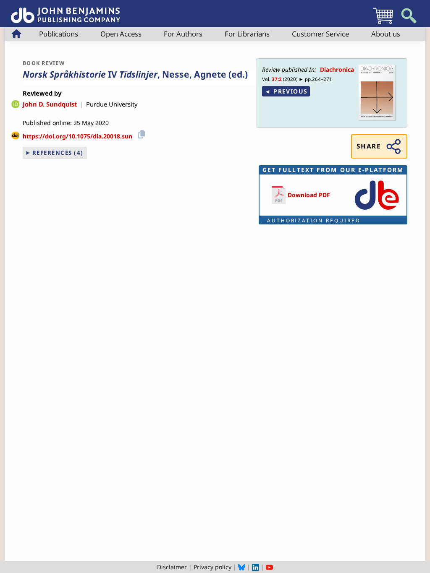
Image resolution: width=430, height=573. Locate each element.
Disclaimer (172, 567)
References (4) (58, 152)
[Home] (65, 11)
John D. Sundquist (50, 104)
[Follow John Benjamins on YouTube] (269, 567)
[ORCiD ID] (15, 105)
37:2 (277, 79)
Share (369, 146)
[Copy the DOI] (140, 133)
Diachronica (337, 69)
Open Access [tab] (121, 34)
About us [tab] (385, 34)
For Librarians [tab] (247, 34)
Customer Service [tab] (320, 34)
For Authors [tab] (183, 34)
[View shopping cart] (383, 24)
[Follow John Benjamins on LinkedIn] (255, 567)
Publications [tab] (58, 34)
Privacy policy (212, 567)
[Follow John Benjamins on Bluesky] (241, 567)
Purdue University (111, 104)
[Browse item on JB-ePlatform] (376, 210)
